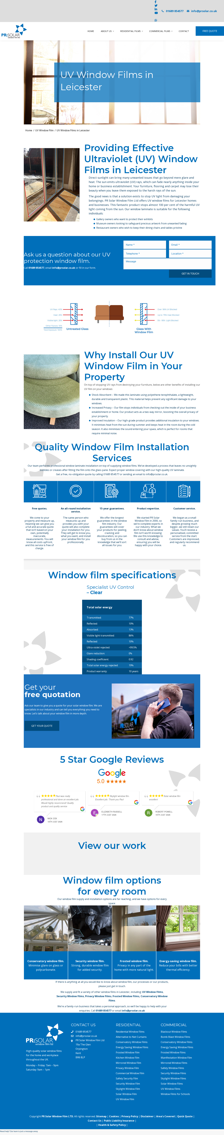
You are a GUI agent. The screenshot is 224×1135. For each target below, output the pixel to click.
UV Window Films (152, 992)
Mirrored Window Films (174, 1063)
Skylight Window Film (128, 1089)
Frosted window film (134, 928)
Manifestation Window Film (176, 1057)
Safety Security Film (127, 1078)
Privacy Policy (129, 1116)
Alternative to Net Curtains (131, 1037)
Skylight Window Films (173, 1078)
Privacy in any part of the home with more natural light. (134, 965)
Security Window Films (70, 996)
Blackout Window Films (174, 1031)
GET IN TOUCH (190, 273)
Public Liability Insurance (119, 1120)
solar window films (51, 1051)
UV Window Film (125, 1099)
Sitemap (101, 1116)
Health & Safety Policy (112, 1125)
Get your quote (41, 726)
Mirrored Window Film (128, 1063)
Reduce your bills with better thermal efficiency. (178, 965)
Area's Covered (165, 1116)
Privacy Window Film (127, 1068)
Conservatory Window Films (132, 1042)
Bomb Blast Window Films (175, 1037)
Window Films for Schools (175, 1094)
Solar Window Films (172, 1083)
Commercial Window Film (130, 1073)
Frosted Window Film (127, 1052)
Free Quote (210, 31)
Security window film (90, 928)
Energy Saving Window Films (132, 1047)
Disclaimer (147, 1116)
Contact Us (94, 1120)
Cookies (114, 1116)
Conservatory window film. (46, 928)
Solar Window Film (126, 1094)
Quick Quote (185, 1116)
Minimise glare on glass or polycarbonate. (45, 965)
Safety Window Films (172, 1068)
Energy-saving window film (178, 928)
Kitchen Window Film (127, 1057)
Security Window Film (128, 1083)
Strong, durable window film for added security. (90, 965)
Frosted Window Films (126, 996)
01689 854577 (174, 11)
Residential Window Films (130, 1031)
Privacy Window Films (98, 996)
